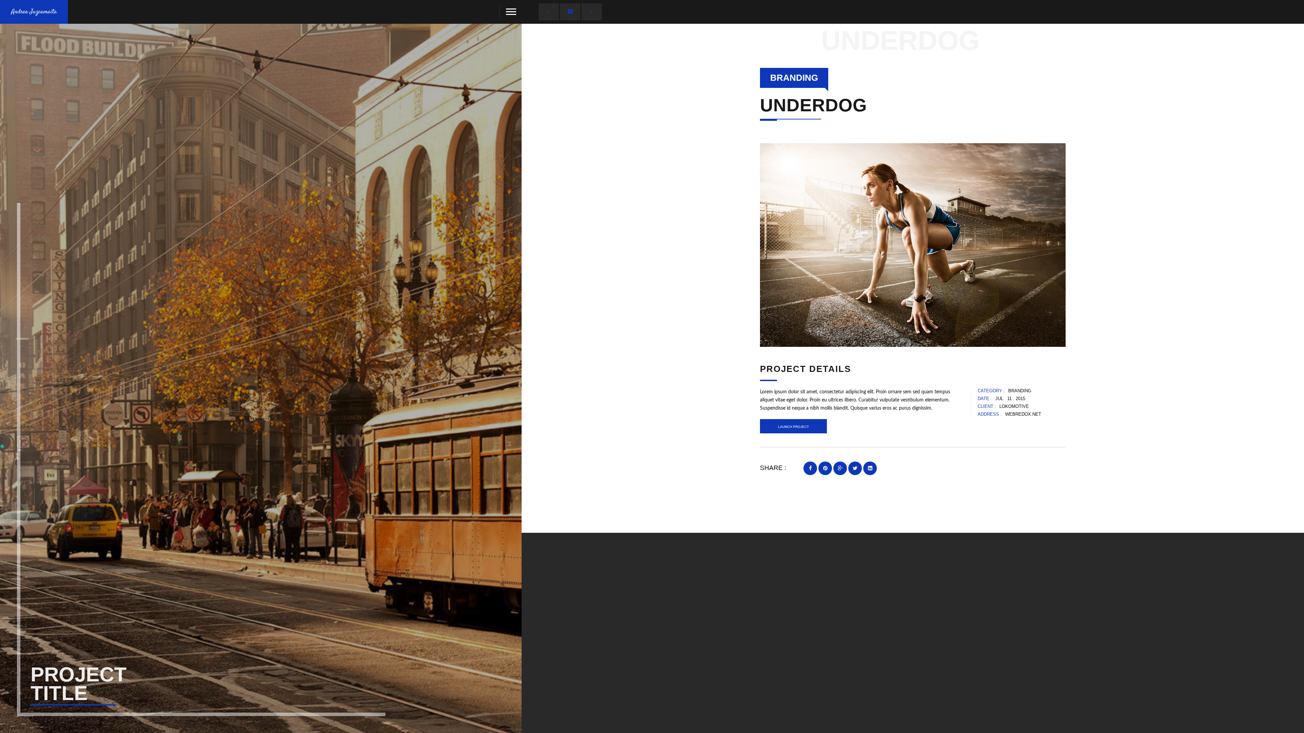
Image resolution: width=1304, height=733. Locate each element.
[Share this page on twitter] (855, 468)
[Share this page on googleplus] (840, 468)
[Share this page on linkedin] (870, 468)
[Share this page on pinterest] (825, 468)
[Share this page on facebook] (810, 468)
